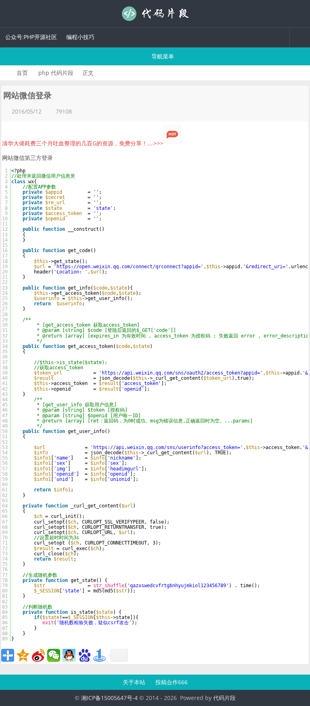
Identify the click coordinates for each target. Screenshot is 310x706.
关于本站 (135, 682)
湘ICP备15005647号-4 (109, 698)
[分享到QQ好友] (69, 655)
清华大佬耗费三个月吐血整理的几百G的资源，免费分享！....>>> (82, 143)
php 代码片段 (55, 73)
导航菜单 (162, 56)
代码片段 (155, 13)
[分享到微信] (53, 655)
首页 (22, 73)
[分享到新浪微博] (38, 655)
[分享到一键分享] (99, 655)
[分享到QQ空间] (23, 655)
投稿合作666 (171, 682)
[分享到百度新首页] (84, 655)
